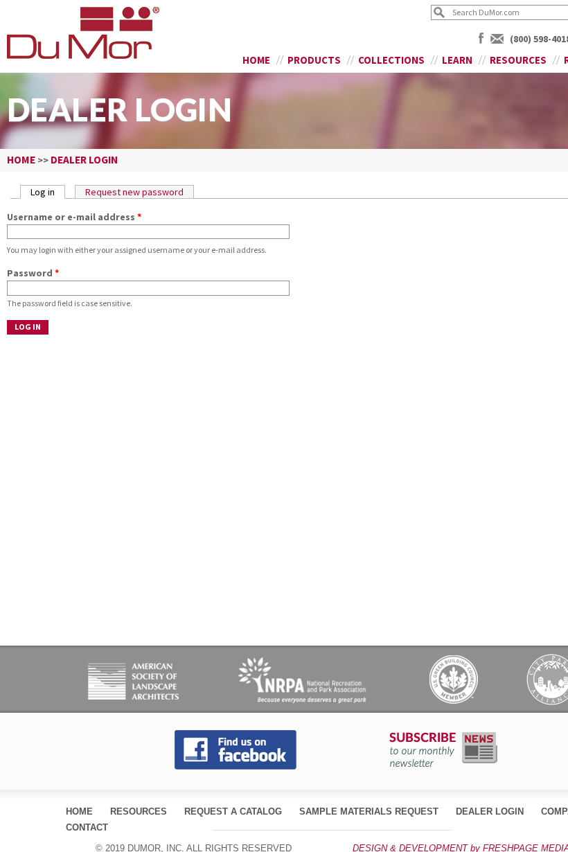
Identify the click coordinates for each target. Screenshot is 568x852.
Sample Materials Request (368, 811)
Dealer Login (490, 811)
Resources (518, 59)
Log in (47, 192)
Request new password (134, 192)
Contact (87, 827)
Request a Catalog (233, 811)
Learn (457, 59)
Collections (391, 59)
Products (314, 59)
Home (256, 59)
